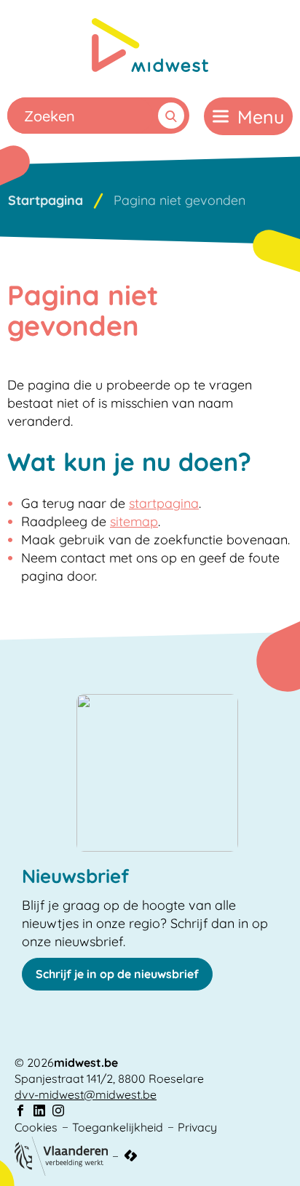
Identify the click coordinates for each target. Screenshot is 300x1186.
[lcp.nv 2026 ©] (130, 1155)
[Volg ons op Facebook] (20, 1110)
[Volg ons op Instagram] (58, 1110)
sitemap (134, 521)
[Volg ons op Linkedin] (39, 1110)
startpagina (164, 503)
